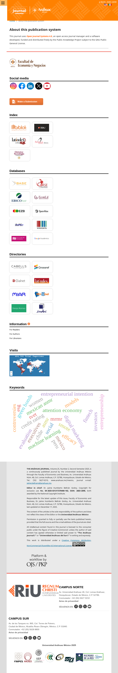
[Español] (110, 4)
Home (12, 21)
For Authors (14, 334)
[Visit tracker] (29, 375)
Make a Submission (27, 101)
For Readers (14, 329)
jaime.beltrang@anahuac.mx (39, 483)
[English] (105, 4)
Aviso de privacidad (68, 601)
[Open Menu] (3, 3)
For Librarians (15, 338)
